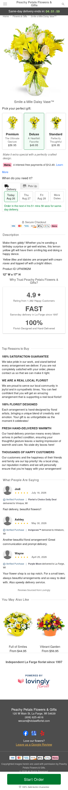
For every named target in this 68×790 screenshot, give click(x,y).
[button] (60, 781)
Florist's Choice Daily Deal (42, 499)
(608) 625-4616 (34, 717)
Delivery (11, 188)
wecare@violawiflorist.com (34, 721)
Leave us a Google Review (34, 745)
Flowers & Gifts (20, 16)
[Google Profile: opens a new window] (34, 733)
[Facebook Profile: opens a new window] (25, 733)
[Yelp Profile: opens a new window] (42, 733)
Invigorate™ (34, 530)
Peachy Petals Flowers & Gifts (34, 4)
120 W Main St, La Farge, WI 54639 (34, 713)
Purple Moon (35, 563)
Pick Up (32, 186)
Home (6, 16)
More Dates (57, 196)
